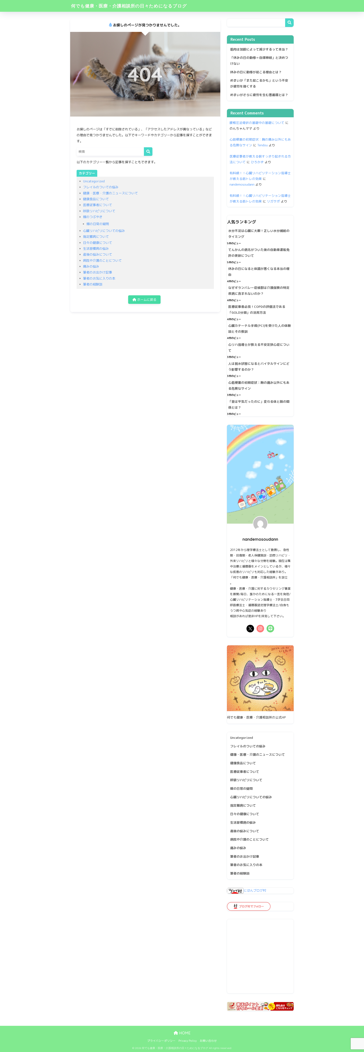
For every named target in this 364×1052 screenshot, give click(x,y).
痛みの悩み (91, 266)
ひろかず (257, 162)
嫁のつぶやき (92, 217)
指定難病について (96, 236)
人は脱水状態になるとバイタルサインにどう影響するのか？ (258, 366)
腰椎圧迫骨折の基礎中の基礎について (257, 123)
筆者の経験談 (92, 284)
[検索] (148, 151)
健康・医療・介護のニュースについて (110, 193)
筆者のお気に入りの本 (99, 278)
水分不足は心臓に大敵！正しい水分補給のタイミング (258, 234)
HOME (184, 1033)
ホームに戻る (146, 299)
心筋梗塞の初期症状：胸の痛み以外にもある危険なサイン (258, 385)
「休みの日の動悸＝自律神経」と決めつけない (259, 60)
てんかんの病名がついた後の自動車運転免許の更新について (258, 252)
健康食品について (96, 199)
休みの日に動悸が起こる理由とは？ (256, 72)
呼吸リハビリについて (99, 211)
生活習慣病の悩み (96, 248)
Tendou (262, 145)
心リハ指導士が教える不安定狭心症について (258, 347)
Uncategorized (94, 181)
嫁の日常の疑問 (97, 224)
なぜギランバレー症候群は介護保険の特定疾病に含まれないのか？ (258, 290)
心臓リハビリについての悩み (104, 231)
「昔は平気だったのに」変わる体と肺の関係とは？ (258, 404)
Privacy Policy (188, 1041)
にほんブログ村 (255, 890)
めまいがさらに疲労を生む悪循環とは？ (259, 95)
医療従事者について (97, 205)
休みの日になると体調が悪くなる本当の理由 (258, 271)
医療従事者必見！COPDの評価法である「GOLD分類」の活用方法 (256, 309)
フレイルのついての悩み (100, 187)
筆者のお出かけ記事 (97, 272)
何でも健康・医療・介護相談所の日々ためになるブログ (129, 6)
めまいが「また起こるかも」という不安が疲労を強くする (259, 83)
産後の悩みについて (97, 254)
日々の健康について (97, 242)
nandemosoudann (242, 184)
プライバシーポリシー (161, 1041)
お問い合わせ (208, 1041)
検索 (289, 22)
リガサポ (273, 201)
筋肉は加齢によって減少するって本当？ (259, 49)
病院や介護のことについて (102, 260)
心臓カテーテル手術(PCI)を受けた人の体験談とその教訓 (259, 328)
